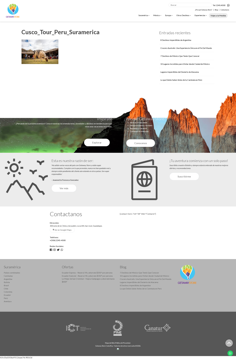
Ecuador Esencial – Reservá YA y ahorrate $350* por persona (87, 276)
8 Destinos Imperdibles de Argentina (175, 40)
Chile (6, 288)
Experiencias (200, 15)
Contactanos (224, 10)
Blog (216, 10)
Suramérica (143, 15)
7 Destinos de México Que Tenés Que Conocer (179, 56)
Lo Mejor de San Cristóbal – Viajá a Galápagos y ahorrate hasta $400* (88, 280)
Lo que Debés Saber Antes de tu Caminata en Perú (181, 80)
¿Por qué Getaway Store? (203, 10)
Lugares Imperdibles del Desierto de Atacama (179, 72)
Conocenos (140, 143)
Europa (168, 15)
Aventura (7, 301)
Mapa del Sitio (110, 343)
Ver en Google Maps (63, 230)
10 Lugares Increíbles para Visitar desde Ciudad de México (185, 64)
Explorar (97, 142)
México (156, 15)
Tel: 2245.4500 (219, 5)
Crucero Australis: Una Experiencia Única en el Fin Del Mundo (186, 48)
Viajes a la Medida (218, 15)
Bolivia (7, 282)
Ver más (64, 188)
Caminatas (8, 276)
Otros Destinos (183, 15)
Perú (6, 298)
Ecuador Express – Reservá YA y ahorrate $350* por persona (87, 272)
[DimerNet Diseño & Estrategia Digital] (118, 349)
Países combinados (12, 272)
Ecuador (7, 295)
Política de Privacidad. (123, 343)
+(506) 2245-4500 (58, 240)
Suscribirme (184, 176)
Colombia (8, 292)
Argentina (8, 279)
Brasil (6, 285)
